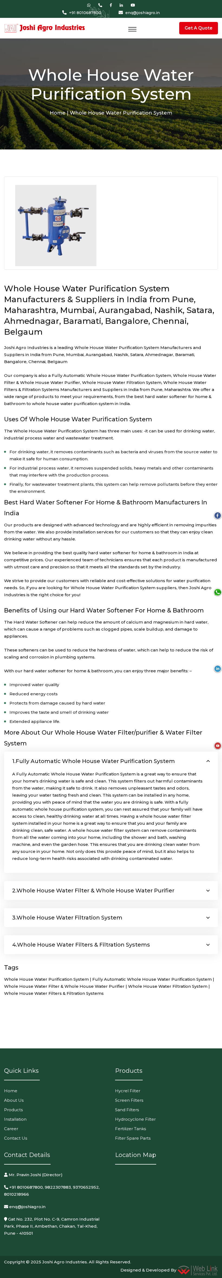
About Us (14, 1100)
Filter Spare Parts (133, 1138)
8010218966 (16, 1194)
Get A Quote (199, 28)
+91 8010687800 (85, 12)
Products (13, 1109)
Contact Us (15, 1138)
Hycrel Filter (127, 1090)
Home (10, 1090)
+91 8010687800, (26, 1187)
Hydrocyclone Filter (135, 1119)
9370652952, (86, 1187)
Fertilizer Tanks (130, 1128)
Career (11, 1128)
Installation (15, 1119)
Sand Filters (127, 1109)
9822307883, (58, 1187)
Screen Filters (129, 1100)
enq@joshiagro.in (142, 12)
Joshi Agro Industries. (65, 1261)
